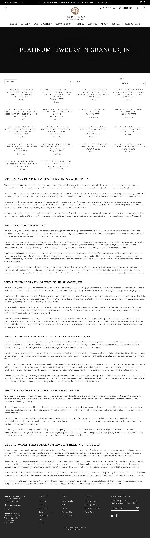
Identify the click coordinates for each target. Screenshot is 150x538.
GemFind (79, 529)
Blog (40, 519)
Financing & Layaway (92, 508)
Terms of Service (91, 501)
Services (92, 24)
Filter (12, 82)
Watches (79, 24)
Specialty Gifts (67, 512)
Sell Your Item (44, 516)
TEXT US (7, 509)
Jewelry (25, 24)
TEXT (23, 2)
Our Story (42, 501)
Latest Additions (43, 24)
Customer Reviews (45, 512)
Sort (122, 79)
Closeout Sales (67, 516)
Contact (116, 24)
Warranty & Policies (92, 505)
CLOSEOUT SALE (132, 24)
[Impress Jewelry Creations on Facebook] (116, 515)
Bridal (13, 24)
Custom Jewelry (67, 501)
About (104, 24)
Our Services (43, 508)
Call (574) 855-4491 (11, 2)
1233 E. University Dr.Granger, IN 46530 (12, 500)
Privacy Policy (89, 512)
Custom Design (63, 24)
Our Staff (42, 505)
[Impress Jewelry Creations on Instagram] (112, 515)
